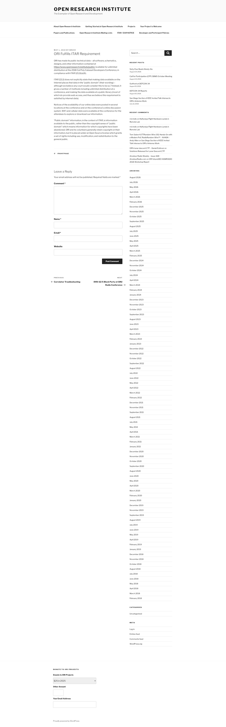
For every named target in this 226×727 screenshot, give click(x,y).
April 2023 (134, 329)
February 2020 (136, 495)
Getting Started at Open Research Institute (104, 26)
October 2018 (135, 564)
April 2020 (134, 486)
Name (57, 219)
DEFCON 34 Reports (138, 91)
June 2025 (134, 236)
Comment (60, 183)
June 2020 (134, 476)
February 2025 (136, 256)
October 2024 (136, 270)
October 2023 (136, 309)
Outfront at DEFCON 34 (140, 83)
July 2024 (134, 275)
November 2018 (136, 559)
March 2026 (135, 197)
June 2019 (134, 530)
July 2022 (134, 373)
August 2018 (135, 569)
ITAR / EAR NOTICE (125, 33)
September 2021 (137, 412)
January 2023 (135, 344)
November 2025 (137, 211)
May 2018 (134, 583)
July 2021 (133, 422)
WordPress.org (136, 644)
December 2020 (137, 451)
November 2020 (137, 456)
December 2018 (136, 554)
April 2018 (134, 588)
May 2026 (134, 187)
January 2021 (135, 446)
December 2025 (136, 207)
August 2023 (135, 319)
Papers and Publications (64, 33)
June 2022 (134, 378)
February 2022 (136, 397)
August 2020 (135, 471)
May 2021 (134, 427)
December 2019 (136, 505)
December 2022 (136, 348)
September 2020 (137, 466)
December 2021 (136, 402)
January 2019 (135, 549)
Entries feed (135, 634)
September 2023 (137, 314)
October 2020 (136, 461)
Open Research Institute (92, 9)
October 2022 (135, 358)
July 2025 (134, 231)
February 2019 (136, 544)
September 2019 (137, 515)
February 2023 (136, 339)
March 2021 (135, 437)
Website (58, 246)
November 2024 (137, 265)
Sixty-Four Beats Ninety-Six (141, 69)
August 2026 (135, 177)
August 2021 (135, 417)
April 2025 (134, 246)
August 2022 (135, 368)
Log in (132, 629)
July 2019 (134, 525)
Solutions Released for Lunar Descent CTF (147, 151)
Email (57, 233)
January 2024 (135, 295)
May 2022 (134, 383)
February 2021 (136, 442)
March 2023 (135, 334)
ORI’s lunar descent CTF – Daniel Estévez (147, 148)
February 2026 (136, 202)
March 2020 (135, 491)
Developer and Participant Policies (154, 33)
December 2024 (136, 260)
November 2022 (136, 353)
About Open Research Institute (67, 26)
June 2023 (134, 324)
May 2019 (134, 534)
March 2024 (135, 285)
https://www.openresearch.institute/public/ (74, 67)
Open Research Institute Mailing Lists (96, 33)
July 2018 (134, 574)
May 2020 (134, 481)
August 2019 (135, 520)
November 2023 (137, 304)
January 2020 (135, 500)
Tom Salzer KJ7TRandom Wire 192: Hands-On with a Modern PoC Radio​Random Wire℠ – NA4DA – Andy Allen (151, 137)
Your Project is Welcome (151, 26)
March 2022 (135, 393)
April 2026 (134, 192)
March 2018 (135, 593)
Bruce (72, 50)
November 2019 (136, 510)
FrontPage (63, 153)
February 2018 (136, 598)
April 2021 (134, 432)
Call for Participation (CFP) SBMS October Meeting (151, 76)
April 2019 (134, 539)
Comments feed (136, 639)
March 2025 (135, 251)
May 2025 (134, 241)
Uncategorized (136, 614)
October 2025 (136, 216)
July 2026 (134, 182)
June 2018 (134, 579)
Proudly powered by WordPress (66, 721)
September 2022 (137, 363)
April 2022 (134, 388)
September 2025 (137, 221)
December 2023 (136, 299)
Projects (131, 26)
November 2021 (136, 407)
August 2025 (135, 226)
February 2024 (136, 290)
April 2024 (134, 280)
